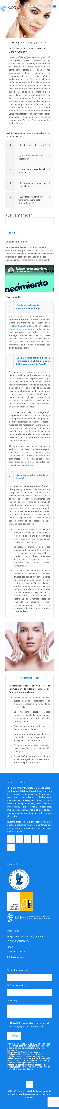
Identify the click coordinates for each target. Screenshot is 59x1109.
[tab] (29, 678)
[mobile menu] (54, 6)
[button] (29, 145)
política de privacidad (24, 1048)
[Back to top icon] (29, 1084)
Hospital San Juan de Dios (23, 326)
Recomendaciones (29, 678)
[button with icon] (11, 839)
